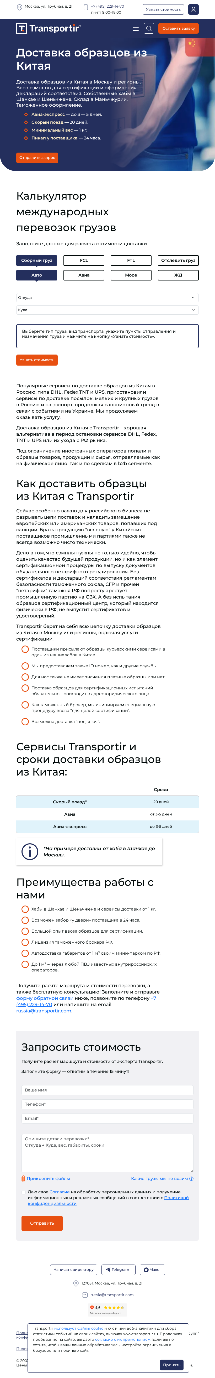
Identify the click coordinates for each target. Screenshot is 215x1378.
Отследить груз (178, 260)
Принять (171, 1365)
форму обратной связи (44, 998)
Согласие (60, 1191)
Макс (154, 1269)
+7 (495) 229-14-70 (107, 6)
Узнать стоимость (163, 9)
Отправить (42, 1223)
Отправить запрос (37, 157)
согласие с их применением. (123, 1339)
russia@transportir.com (43, 1011)
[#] (48, 27)
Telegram (120, 1269)
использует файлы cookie (78, 1328)
